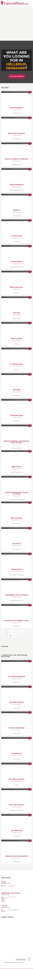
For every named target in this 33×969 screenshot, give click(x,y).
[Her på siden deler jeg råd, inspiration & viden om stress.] (16, 579)
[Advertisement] (16, 23)
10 (10, 635)
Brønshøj (14, 832)
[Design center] (16, 117)
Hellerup (14, 109)
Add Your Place (20, 959)
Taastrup (14, 678)
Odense (14, 704)
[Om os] (16, 348)
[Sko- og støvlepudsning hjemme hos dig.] (16, 220)
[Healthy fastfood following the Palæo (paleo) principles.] (16, 271)
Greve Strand (14, 781)
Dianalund (14, 755)
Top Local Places (9, 962)
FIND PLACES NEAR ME (16, 76)
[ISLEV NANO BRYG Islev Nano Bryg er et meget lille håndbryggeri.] (16, 815)
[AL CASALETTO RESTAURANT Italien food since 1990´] (16, 661)
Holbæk (14, 730)
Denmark (15, 68)
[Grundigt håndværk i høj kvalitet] (16, 143)
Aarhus (14, 807)
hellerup (16, 64)
